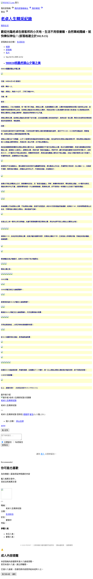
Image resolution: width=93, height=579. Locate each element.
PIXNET (28, 545)
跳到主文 (5, 26)
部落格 (9, 50)
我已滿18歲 (6, 574)
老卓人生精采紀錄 (16, 19)
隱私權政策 (60, 545)
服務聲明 (69, 545)
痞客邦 (26, 414)
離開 (14, 574)
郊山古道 (20, 421)
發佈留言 (5, 445)
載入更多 (5, 430)
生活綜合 (21, 42)
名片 (8, 53)
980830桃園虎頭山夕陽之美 (23, 63)
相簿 (8, 47)
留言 (31, 414)
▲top (3, 425)
